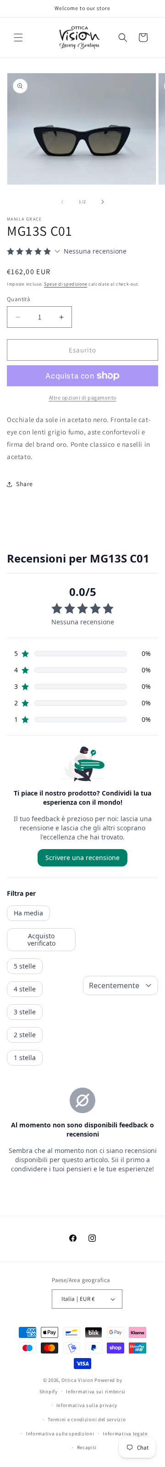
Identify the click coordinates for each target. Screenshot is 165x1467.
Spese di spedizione (65, 284)
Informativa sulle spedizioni (60, 1433)
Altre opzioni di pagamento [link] (82, 397)
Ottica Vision (77, 1380)
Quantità (18, 299)
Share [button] (24, 484)
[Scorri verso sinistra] (62, 202)
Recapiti (87, 1447)
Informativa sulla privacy (87, 1405)
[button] (18, 37)
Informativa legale (125, 1433)
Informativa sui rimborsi (96, 1391)
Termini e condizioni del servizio (87, 1419)
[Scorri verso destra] (103, 202)
